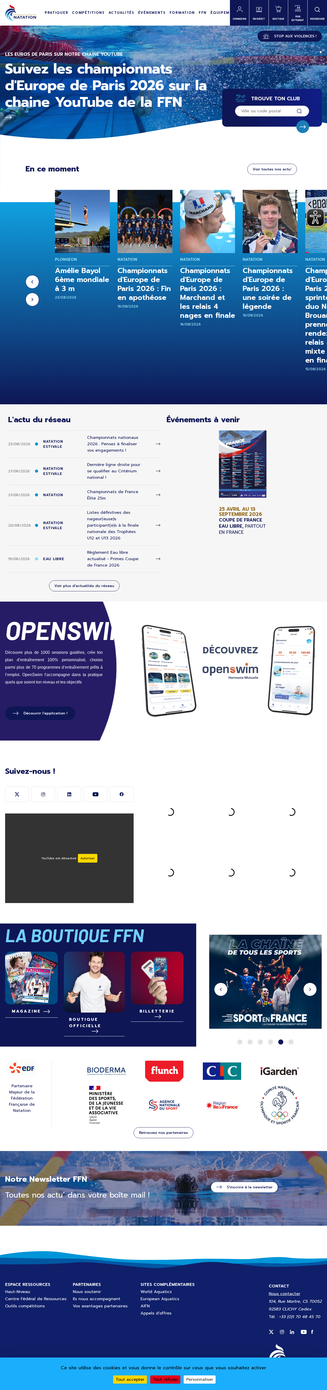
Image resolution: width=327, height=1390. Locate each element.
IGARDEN (280, 1071)
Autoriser (87, 858)
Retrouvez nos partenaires (163, 1132)
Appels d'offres (156, 1313)
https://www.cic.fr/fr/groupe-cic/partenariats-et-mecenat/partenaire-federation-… (265, 983)
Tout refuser (165, 1379)
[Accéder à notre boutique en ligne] (94, 982)
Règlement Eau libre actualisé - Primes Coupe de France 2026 (112, 558)
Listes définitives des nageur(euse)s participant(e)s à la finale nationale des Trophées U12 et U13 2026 (113, 525)
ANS (164, 1105)
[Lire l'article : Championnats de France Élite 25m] (158, 495)
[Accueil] (20, 13)
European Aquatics (160, 1299)
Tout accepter (130, 1379)
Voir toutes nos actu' (272, 169)
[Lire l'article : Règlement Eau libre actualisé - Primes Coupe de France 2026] (158, 559)
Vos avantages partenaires (100, 1306)
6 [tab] (291, 1042)
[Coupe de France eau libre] (242, 482)
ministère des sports (106, 1105)
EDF (22, 1068)
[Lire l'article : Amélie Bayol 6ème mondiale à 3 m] (82, 221)
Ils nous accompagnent (96, 1299)
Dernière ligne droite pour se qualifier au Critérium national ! (113, 471)
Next (32, 299)
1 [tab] (239, 1042)
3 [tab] (260, 1042)
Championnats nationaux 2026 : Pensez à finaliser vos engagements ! (112, 444)
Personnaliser (199, 1379)
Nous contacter (284, 1294)
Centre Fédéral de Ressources (35, 1299)
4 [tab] (270, 1042)
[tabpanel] (265, 983)
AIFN (145, 1306)
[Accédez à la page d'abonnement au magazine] (31, 978)
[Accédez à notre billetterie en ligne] (157, 978)
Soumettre (302, 126)
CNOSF (280, 1105)
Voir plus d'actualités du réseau (84, 586)
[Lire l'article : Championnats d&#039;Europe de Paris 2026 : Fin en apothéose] (145, 221)
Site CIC (222, 1071)
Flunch (164, 1071)
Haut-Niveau (17, 1291)
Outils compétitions (25, 1306)
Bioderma (106, 1071)
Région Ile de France (222, 1105)
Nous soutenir (87, 1291)
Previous (32, 282)
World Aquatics (156, 1291)
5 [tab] (280, 1042)
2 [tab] (250, 1042)
